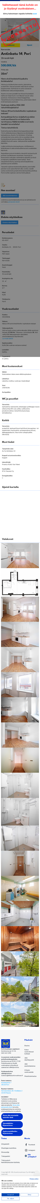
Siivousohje (5, 1152)
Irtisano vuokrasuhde (28, 1071)
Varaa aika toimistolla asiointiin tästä (10, 1116)
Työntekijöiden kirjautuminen (8, 1124)
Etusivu (27, 1045)
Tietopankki (5, 1156)
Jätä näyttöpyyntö (29, 1059)
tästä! (35, 14)
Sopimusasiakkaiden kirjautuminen (10, 1132)
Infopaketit (5, 1144)
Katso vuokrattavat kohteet (29, 1052)
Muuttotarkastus (30, 1076)
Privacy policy (34, 1179)
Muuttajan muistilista (8, 1148)
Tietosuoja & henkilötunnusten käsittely (10, 1161)
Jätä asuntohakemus (29, 1065)
